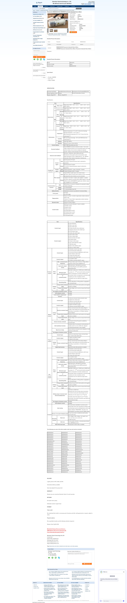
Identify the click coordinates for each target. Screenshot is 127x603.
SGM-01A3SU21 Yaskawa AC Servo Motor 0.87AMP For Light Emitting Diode (49, 589)
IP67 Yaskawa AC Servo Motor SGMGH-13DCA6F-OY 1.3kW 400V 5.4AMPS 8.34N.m (63, 585)
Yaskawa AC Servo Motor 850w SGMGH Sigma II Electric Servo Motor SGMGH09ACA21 (63, 596)
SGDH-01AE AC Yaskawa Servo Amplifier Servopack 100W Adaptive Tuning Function (76, 597)
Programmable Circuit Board (38, 31)
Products (40, 6)
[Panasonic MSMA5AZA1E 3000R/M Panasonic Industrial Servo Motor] (57, 20)
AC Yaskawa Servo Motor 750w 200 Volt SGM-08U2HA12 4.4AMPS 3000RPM (49, 597)
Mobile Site (88, 591)
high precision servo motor (54, 546)
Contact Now (40, 56)
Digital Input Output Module (38, 27)
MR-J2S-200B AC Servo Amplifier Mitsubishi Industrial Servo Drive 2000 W (77, 585)
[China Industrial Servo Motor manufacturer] (40, 2)
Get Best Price (64, 34)
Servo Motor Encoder (37, 45)
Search (79, 8)
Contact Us (67, 6)
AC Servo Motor (36, 16)
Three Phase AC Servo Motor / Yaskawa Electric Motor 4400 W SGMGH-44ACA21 (63, 592)
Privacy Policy (40, 600)
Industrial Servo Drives (37, 18)
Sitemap (86, 589)
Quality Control (59, 6)
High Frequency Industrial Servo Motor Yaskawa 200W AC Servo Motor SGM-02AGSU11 (49, 593)
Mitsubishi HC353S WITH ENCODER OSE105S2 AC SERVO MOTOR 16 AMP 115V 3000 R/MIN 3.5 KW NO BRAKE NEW (81, 575)
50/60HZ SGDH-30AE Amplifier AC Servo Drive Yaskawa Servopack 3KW (77, 592)
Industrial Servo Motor (44, 10)
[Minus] (123, 572)
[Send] (124, 600)
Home (35, 6)
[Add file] (101, 600)
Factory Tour (52, 6)
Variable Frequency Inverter (38, 22)
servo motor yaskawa (74, 546)
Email (93, 2)
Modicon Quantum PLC (37, 25)
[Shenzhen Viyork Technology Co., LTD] (94, 4)
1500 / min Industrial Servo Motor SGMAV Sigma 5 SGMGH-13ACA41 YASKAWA (63, 589)
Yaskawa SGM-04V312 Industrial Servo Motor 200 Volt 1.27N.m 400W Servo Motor (49, 585)
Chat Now (90, 2)
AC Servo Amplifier (36, 20)
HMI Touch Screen (36, 29)
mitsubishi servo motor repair (64, 546)
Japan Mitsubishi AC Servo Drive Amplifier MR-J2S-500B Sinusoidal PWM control (77, 589)
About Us (46, 6)
